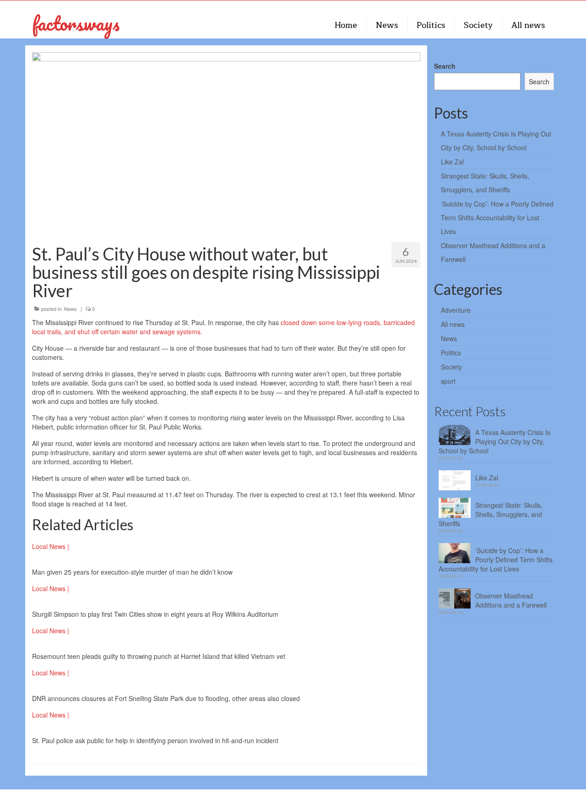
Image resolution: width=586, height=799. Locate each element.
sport (448, 381)
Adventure (456, 310)
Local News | (50, 546)
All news (453, 324)
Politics (451, 352)
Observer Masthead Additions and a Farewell (511, 600)
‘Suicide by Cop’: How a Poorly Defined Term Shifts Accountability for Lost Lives (497, 217)
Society (451, 366)
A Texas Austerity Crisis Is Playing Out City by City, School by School (494, 441)
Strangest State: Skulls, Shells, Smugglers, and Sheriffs (491, 514)
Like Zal (452, 161)
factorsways (75, 23)
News (70, 308)
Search (445, 66)
